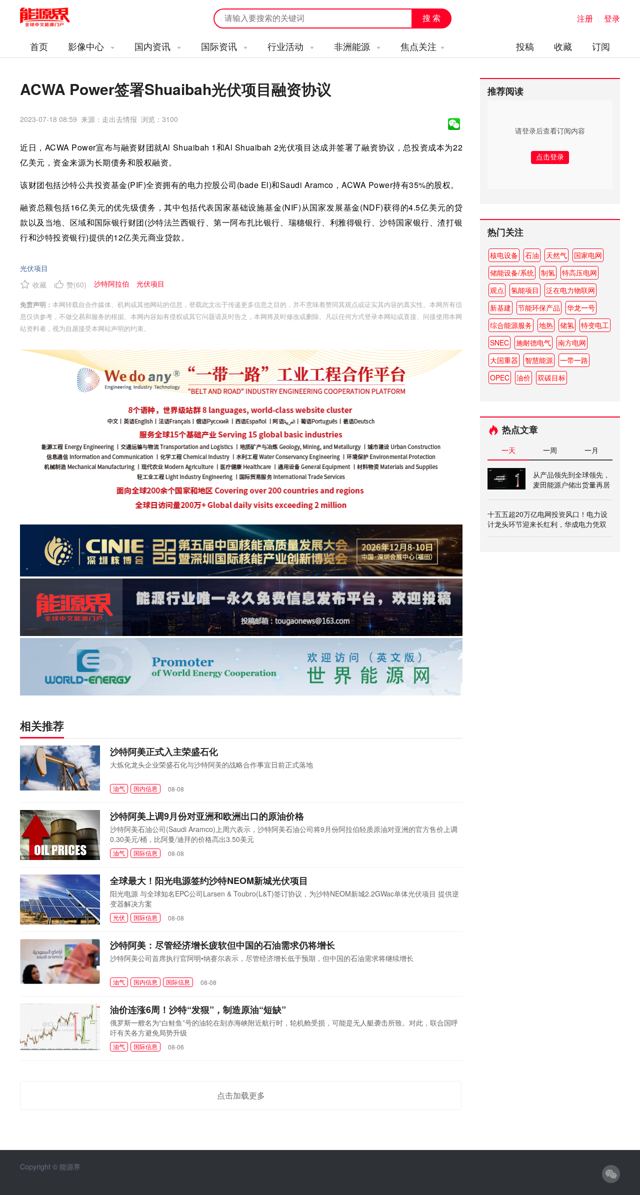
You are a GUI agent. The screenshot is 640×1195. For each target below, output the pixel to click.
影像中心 (87, 46)
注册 (585, 18)
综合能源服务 (511, 325)
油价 (523, 377)
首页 (39, 46)
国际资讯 (220, 46)
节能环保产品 (539, 307)
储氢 (567, 325)
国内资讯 (153, 46)
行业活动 (287, 46)
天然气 (556, 255)
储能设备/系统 (512, 273)
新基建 (500, 307)
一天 (509, 450)
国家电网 (588, 255)
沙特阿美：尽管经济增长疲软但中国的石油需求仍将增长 (222, 945)
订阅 (601, 46)
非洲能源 (353, 46)
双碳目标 (552, 377)
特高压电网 (579, 273)
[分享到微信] (454, 124)
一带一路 (574, 360)
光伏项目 (34, 268)
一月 (591, 450)
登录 (612, 18)
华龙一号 (581, 307)
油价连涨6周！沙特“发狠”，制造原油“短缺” (198, 1009)
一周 (550, 450)
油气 (119, 788)
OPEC (500, 377)
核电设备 (504, 255)
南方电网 (572, 343)
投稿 (525, 46)
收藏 (563, 46)
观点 (497, 290)
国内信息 (146, 788)
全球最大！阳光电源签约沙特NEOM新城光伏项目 (209, 880)
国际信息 (146, 852)
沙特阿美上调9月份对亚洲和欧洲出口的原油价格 (207, 816)
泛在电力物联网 (570, 290)
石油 (532, 255)
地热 (546, 325)
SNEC (499, 343)
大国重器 (504, 360)
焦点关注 (418, 46)
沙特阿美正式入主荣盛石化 (164, 751)
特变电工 (595, 325)
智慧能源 (539, 360)
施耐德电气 (533, 343)
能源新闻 (54, 18)
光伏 (119, 917)
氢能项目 (525, 290)
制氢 (548, 273)
